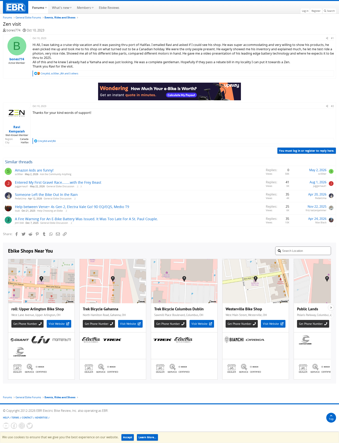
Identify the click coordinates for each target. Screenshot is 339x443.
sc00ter (19, 174)
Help (6, 417)
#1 (332, 38)
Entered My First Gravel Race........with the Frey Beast (58, 182)
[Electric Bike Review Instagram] (22, 426)
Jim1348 (19, 223)
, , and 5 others (59, 73)
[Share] (327, 38)
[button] (46, 7)
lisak (17, 210)
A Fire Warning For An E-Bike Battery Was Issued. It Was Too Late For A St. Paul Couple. (86, 218)
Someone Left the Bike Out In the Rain (46, 194)
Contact (27, 417)
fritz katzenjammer (316, 210)
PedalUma (20, 198)
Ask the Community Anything (55, 174)
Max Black (320, 222)
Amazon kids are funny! (34, 170)
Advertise (41, 417)
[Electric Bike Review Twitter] (29, 426)
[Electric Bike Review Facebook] (14, 426)
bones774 (13, 30)
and (47, 141)
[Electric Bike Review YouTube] (6, 426)
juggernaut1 (21, 186)
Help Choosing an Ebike (50, 210)
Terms (15, 417)
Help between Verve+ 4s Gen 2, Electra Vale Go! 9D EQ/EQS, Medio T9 (72, 206)
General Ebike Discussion (60, 186)
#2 (332, 106)
